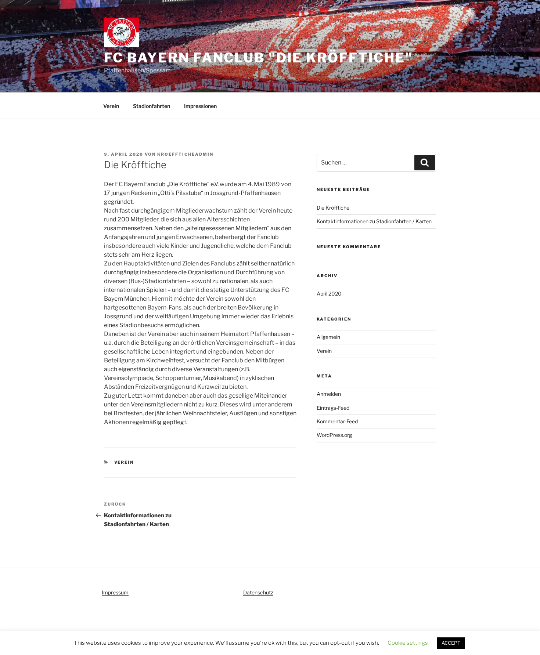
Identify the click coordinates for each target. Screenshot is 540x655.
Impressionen (200, 106)
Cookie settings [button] (408, 643)
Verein (111, 106)
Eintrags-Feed (333, 408)
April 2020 (329, 293)
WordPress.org (334, 435)
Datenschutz (258, 592)
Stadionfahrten (151, 106)
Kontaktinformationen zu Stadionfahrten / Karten (374, 221)
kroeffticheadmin (185, 154)
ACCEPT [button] (451, 643)
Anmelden (329, 394)
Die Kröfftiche (333, 208)
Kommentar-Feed (337, 421)
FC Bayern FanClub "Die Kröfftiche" (258, 58)
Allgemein (328, 337)
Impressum (115, 592)
